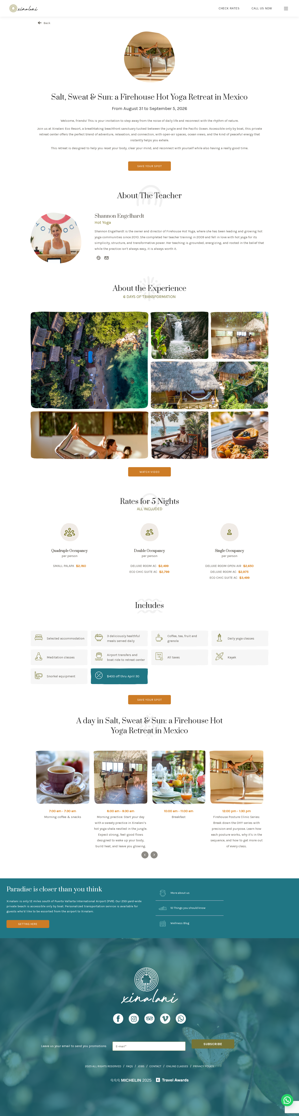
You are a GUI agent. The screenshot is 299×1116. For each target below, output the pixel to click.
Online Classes (177, 1066)
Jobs (141, 1066)
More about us (180, 893)
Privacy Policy (203, 1066)
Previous (144, 854)
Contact (155, 1066)
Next (154, 854)
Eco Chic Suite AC (143, 572)
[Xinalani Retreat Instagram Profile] (134, 1020)
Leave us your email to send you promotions (73, 1046)
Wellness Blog (179, 923)
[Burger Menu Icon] (286, 9)
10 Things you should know (187, 908)
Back (46, 23)
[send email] (106, 258)
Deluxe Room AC (143, 566)
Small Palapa (63, 566)
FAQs (129, 1066)
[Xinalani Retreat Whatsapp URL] (181, 1019)
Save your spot (149, 166)
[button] (287, 1100)
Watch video (150, 472)
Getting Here (27, 924)
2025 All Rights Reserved (103, 1066)
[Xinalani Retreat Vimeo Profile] (165, 1020)
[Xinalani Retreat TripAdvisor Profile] (149, 1020)
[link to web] (98, 258)
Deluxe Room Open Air (223, 566)
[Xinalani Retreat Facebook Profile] (118, 1020)
